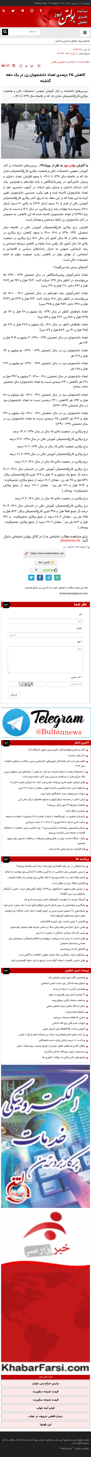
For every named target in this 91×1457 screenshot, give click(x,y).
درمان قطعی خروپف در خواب (45, 1416)
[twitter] (13, 11)
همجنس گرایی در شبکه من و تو (69, 989)
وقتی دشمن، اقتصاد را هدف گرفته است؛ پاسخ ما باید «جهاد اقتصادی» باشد (48, 960)
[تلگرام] (46, 722)
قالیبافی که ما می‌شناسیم (72, 949)
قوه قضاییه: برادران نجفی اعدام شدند (67, 849)
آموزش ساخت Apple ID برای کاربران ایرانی (64, 1029)
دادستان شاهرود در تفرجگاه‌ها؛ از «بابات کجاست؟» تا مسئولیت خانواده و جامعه (45, 816)
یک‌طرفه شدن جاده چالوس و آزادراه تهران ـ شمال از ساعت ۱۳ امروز (51, 788)
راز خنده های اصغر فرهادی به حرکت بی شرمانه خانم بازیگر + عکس (51, 1034)
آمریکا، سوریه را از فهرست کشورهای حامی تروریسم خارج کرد (54, 899)
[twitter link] (31, 578)
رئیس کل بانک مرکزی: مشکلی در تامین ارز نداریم (60, 933)
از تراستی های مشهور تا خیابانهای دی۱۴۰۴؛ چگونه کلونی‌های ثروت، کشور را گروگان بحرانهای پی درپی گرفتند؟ (44, 891)
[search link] (5, 32)
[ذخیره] (13, 65)
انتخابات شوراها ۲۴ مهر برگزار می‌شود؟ (66, 805)
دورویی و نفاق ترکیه (75, 811)
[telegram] (22, 10)
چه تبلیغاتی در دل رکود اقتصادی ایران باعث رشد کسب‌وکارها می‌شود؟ (50, 866)
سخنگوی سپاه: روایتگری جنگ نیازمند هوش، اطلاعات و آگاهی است (52, 955)
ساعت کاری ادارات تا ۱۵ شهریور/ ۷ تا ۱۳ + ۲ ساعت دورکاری (55, 822)
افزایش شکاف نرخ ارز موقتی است (68, 883)
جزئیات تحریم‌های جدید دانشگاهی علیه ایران (63, 794)
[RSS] (3, 11)
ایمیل (79, 628)
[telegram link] (49, 578)
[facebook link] (40, 578)
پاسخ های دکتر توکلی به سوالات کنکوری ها (63, 1057)
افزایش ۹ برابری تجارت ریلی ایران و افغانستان (62, 921)
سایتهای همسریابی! (75, 1012)
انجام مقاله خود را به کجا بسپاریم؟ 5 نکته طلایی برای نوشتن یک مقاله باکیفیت (46, 877)
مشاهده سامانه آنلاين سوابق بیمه (68, 1000)
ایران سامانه (66, 1448)
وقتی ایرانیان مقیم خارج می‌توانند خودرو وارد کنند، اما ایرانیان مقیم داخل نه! (47, 782)
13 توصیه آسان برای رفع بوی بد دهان (67, 995)
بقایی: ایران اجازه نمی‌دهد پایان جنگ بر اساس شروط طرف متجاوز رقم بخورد (47, 927)
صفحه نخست (83, 62)
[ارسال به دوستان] (7, 65)
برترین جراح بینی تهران (45, 1383)
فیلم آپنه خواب (45, 1408)
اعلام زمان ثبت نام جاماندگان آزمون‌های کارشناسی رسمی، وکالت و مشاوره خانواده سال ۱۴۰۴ (44, 763)
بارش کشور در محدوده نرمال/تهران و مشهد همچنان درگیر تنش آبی (51, 799)
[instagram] (32, 11)
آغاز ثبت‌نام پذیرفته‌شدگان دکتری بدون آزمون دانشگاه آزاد (56, 750)
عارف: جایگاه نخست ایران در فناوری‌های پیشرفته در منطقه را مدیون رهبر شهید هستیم (46, 841)
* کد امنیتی (76, 677)
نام (80, 614)
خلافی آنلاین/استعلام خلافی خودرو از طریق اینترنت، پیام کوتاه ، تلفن (51, 1046)
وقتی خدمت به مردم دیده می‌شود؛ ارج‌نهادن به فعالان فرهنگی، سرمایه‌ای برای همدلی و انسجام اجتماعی (47, 941)
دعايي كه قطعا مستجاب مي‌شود (69, 1017)
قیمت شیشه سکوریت (45, 1391)
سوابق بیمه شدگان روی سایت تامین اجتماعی (63, 983)
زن (64, 547)
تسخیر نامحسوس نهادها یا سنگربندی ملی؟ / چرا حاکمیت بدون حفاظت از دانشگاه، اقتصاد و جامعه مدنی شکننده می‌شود (44, 830)
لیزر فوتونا (45, 1424)
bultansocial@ (70, 540)
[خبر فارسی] (45, 1291)
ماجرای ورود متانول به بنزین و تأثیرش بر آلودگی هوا (64, 41)
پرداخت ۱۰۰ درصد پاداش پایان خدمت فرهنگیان (62, 1040)
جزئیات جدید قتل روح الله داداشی (68, 1023)
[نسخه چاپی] (3, 65)
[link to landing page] (70, 16)
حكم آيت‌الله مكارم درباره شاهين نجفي (66, 1006)
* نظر (79, 642)
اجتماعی (71, 62)
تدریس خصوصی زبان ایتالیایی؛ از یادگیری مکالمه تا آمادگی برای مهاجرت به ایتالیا (45, 872)
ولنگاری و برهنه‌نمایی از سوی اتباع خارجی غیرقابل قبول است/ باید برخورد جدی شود (44, 905)
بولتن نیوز (69, 165)
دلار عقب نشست (76, 755)
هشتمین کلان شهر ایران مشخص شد (66, 977)
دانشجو (71, 547)
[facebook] (41, 11)
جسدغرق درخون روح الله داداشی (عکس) (64, 1052)
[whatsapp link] (57, 578)
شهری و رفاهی (58, 62)
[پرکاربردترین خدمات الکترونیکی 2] (45, 1136)
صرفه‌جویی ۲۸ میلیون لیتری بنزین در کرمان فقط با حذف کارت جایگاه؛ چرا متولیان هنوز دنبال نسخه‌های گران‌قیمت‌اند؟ (45, 913)
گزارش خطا (44, 562)
